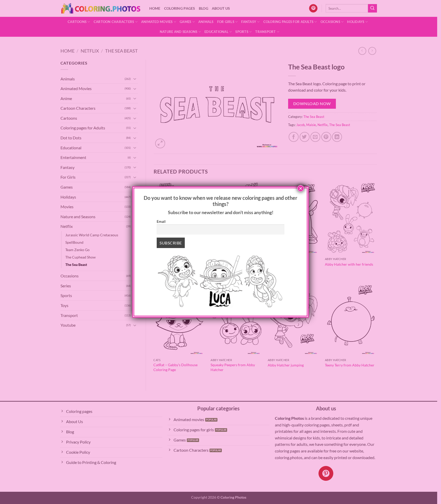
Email (161, 221)
